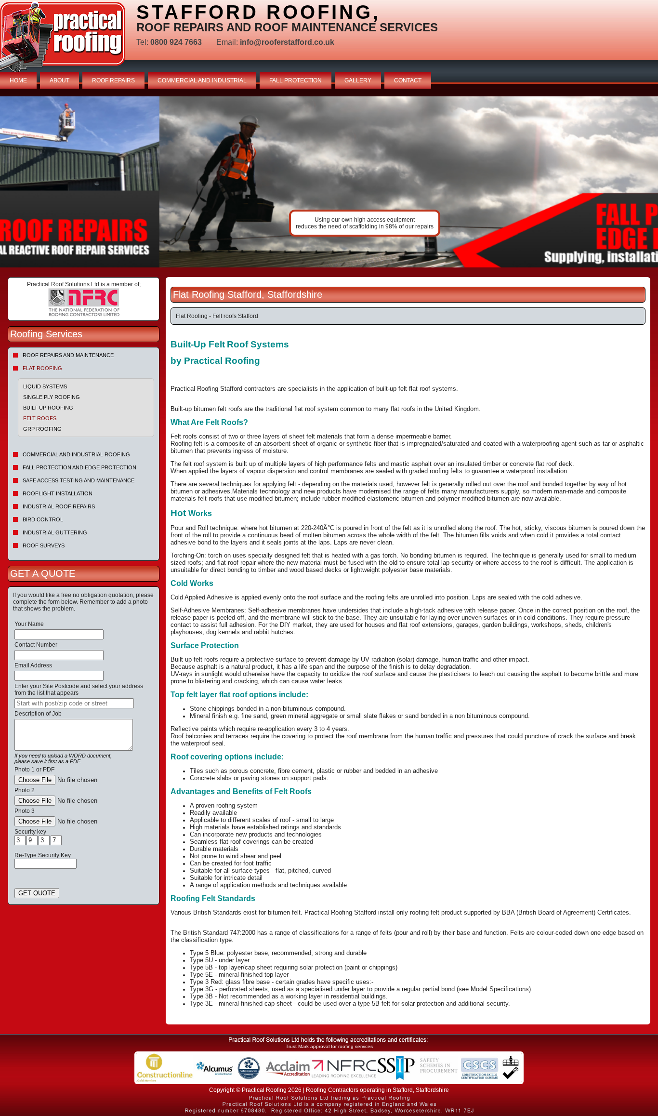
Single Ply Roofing (51, 397)
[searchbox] (74, 703)
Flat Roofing (42, 368)
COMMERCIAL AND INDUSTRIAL (202, 80)
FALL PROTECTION (295, 80)
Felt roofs (39, 418)
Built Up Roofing (48, 408)
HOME (18, 80)
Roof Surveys (44, 545)
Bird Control (43, 519)
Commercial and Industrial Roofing (76, 454)
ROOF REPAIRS (113, 80)
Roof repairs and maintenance (68, 355)
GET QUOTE (36, 893)
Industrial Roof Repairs (59, 506)
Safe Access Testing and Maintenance (78, 480)
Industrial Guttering (55, 532)
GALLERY (357, 80)
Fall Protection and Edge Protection (79, 467)
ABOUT (59, 80)
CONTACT (407, 80)
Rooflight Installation (57, 493)
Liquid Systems (45, 386)
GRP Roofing (42, 429)
